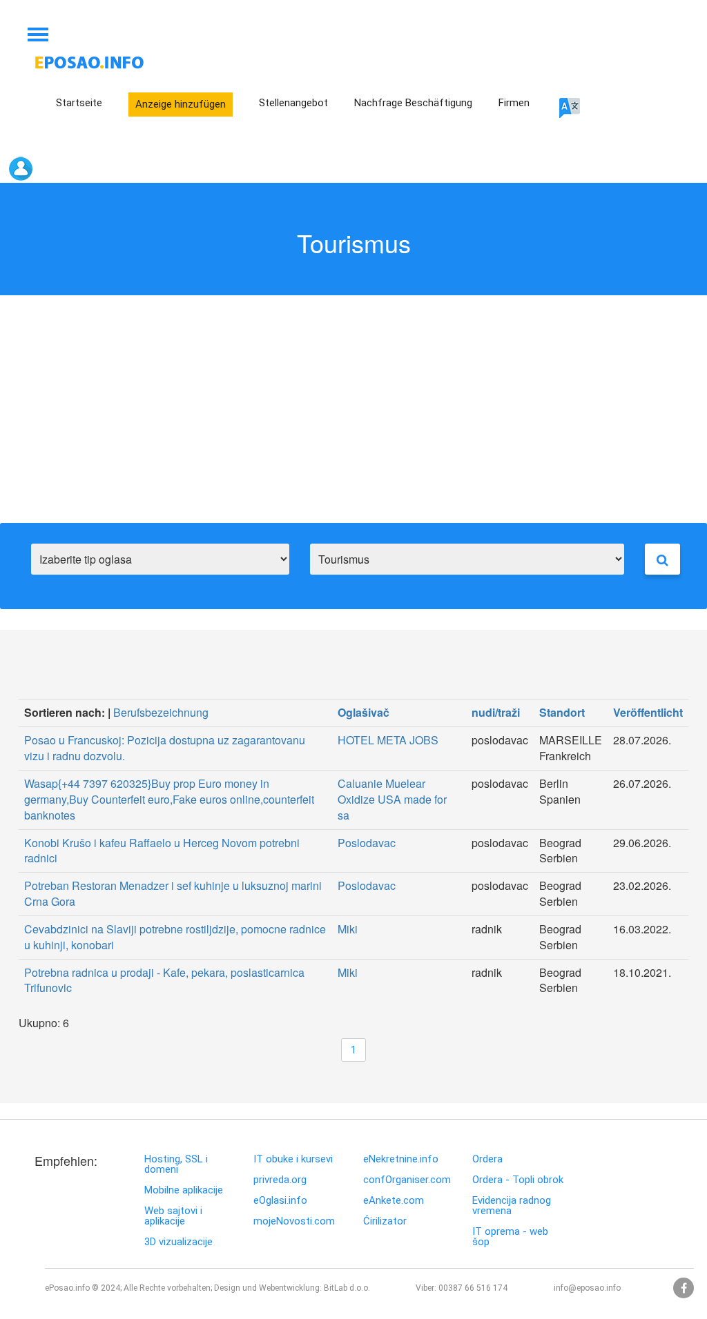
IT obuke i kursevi (293, 1159)
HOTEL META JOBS (388, 740)
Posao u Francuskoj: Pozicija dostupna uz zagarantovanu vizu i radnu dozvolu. (164, 748)
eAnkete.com (393, 1201)
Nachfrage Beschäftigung (413, 103)
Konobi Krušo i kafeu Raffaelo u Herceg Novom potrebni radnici (162, 850)
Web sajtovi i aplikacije (173, 1216)
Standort (562, 712)
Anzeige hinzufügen (180, 104)
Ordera (487, 1159)
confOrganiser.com (407, 1180)
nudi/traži (496, 712)
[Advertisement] (353, 419)
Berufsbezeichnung (161, 712)
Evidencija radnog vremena (511, 1206)
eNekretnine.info (400, 1159)
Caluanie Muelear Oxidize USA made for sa (392, 799)
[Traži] (662, 559)
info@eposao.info (587, 1288)
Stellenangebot (293, 103)
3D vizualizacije (178, 1242)
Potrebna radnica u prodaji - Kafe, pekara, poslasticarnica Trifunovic (164, 980)
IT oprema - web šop (510, 1237)
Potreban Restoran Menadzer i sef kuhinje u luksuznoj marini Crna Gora (173, 893)
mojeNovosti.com (294, 1221)
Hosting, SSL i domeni (176, 1164)
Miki (348, 929)
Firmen (514, 103)
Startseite (79, 103)
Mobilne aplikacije (183, 1190)
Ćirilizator (385, 1221)
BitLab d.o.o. (347, 1288)
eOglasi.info (280, 1201)
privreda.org (280, 1180)
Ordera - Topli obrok (517, 1180)
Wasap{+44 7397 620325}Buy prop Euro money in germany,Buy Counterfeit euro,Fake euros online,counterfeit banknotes (169, 799)
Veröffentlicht (648, 712)
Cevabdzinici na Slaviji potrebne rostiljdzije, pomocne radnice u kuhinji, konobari (175, 937)
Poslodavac (367, 843)
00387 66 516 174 (472, 1288)
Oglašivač (363, 712)
